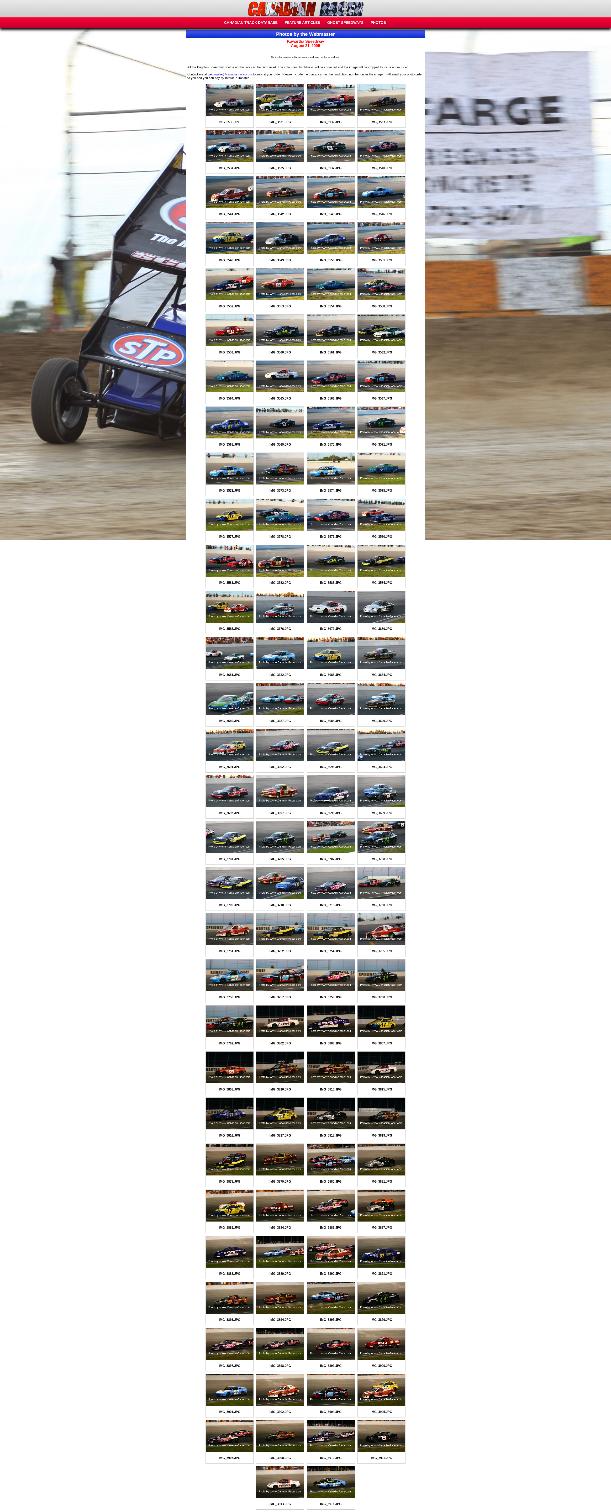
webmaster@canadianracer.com (230, 74)
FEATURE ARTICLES (302, 23)
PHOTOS (378, 23)
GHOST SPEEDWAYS (345, 23)
